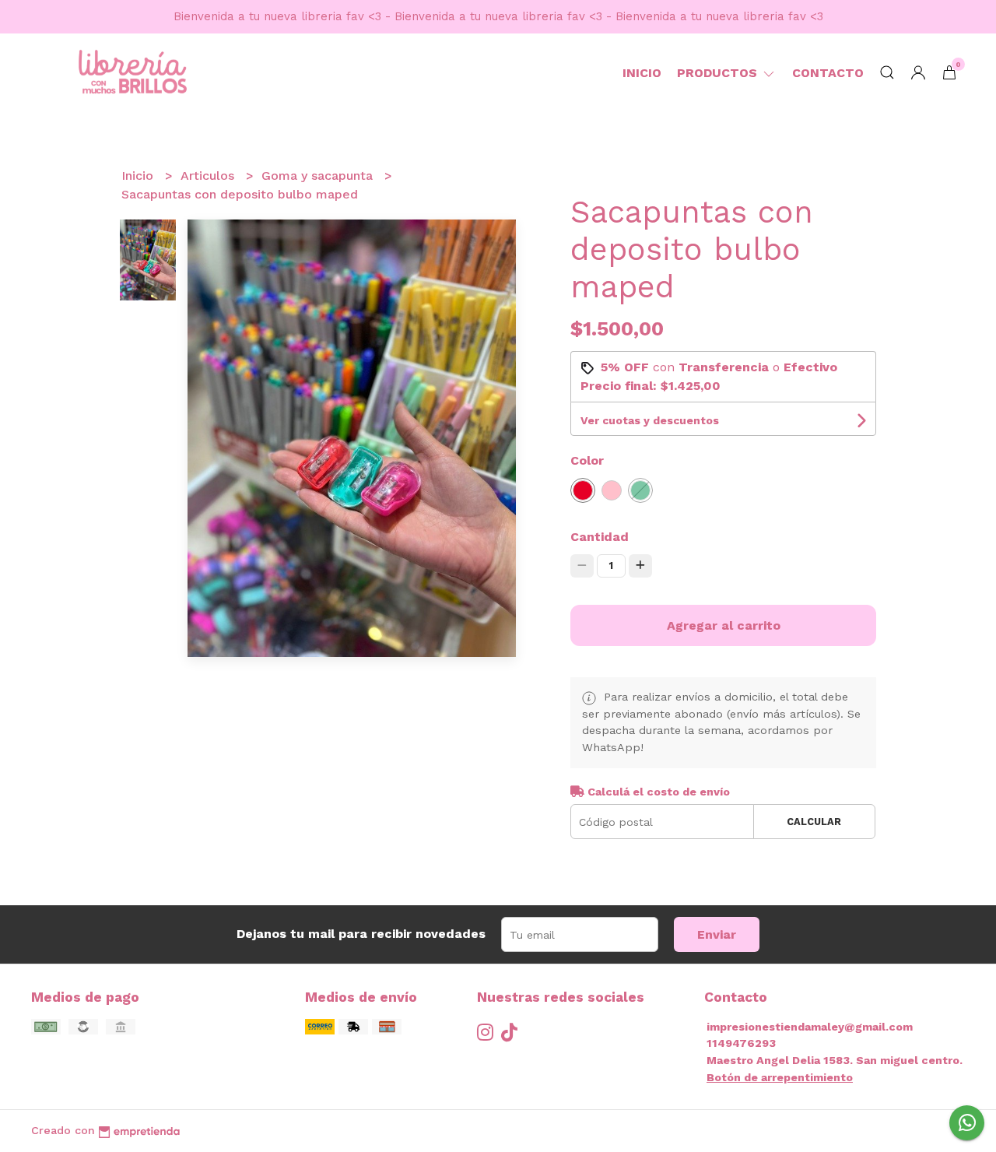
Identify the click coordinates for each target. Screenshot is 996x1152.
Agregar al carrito (723, 625)
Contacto (828, 72)
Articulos (209, 175)
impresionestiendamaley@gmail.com (810, 1026)
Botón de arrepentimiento (780, 1077)
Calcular (814, 821)
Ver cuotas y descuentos (649, 420)
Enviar (716, 934)
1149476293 (741, 1043)
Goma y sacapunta (319, 175)
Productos (719, 72)
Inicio (641, 72)
